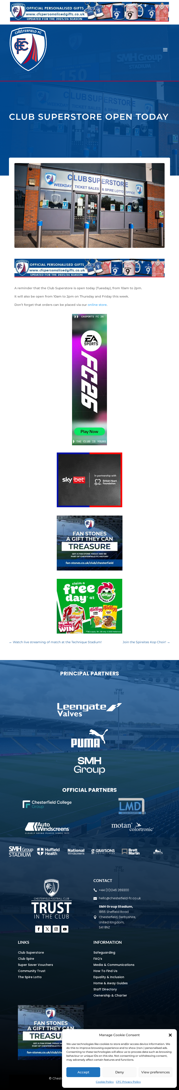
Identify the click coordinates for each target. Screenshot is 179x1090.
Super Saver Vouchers (35, 965)
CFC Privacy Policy (128, 1081)
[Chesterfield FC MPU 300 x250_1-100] (89, 569)
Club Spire (26, 958)
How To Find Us (105, 971)
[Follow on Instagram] (56, 929)
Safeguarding (104, 952)
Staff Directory (105, 989)
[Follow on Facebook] (38, 929)
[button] (170, 1035)
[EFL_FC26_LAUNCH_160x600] (89, 444)
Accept (83, 1072)
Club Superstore (31, 952)
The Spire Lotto (30, 977)
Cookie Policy (105, 1081)
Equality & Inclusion (108, 977)
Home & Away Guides (110, 983)
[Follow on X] (47, 929)
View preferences (155, 1072)
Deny (119, 1072)
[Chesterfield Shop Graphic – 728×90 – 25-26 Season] (89, 21)
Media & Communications (113, 965)
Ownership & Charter (110, 995)
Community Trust (31, 971)
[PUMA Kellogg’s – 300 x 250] (89, 632)
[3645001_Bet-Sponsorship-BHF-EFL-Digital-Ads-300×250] (89, 506)
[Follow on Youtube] (64, 929)
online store (97, 305)
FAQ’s (97, 958)
